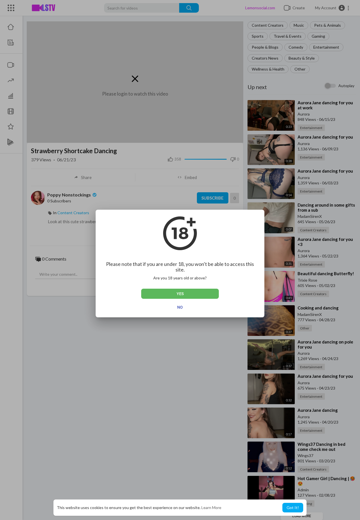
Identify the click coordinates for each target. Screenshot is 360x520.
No (180, 307)
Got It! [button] (293, 507)
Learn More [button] (211, 507)
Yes (180, 293)
